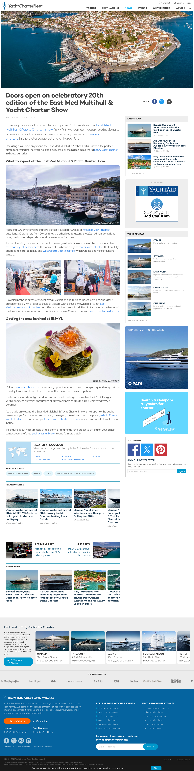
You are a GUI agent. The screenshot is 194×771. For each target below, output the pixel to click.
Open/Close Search (190, 8)
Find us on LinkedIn (28, 741)
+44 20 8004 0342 (15, 731)
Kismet (183, 653)
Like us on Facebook (6, 741)
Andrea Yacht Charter (154, 720)
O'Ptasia (42, 653)
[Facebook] (134, 450)
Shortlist (166, 3)
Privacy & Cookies (183, 760)
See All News (135, 173)
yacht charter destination (104, 311)
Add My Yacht (23, 746)
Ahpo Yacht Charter (153, 728)
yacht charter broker (44, 433)
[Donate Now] (157, 204)
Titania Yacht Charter (153, 724)
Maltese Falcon (153, 653)
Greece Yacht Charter (107, 720)
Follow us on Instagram (21, 741)
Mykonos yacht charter (96, 229)
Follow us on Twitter (14, 741)
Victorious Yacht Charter (155, 716)
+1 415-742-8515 (43, 731)
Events (142, 8)
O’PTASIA (158, 256)
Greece (67, 456)
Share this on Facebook (154, 101)
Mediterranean (43, 459)
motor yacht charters (91, 247)
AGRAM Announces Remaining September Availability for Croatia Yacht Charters (169, 144)
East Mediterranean (74, 459)
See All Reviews (136, 320)
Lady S (112, 653)
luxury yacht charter (105, 149)
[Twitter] (147, 450)
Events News (22, 14)
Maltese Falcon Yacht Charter (157, 708)
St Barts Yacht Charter (108, 716)
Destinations (110, 8)
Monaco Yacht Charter (108, 712)
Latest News (134, 118)
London (8, 728)
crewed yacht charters (28, 387)
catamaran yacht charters (21, 247)
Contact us (42, 721)
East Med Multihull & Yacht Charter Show (75, 473)
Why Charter (161, 8)
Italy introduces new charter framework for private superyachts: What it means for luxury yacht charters (169, 160)
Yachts (91, 8)
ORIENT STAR (160, 287)
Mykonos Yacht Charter (108, 724)
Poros (38, 456)
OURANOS (159, 303)
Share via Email (169, 101)
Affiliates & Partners (43, 746)
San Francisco (41, 728)
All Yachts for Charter (17, 661)
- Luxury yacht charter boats (30, 5)
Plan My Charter (17, 720)
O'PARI (157, 240)
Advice (180, 8)
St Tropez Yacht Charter (108, 708)
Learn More (117, 768)
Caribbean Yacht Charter (109, 728)
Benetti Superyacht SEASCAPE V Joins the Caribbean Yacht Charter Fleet (167, 129)
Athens (96, 456)
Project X (78, 653)
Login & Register (184, 3)
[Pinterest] (161, 450)
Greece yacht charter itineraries (62, 419)
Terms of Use (167, 760)
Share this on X (161, 101)
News (128, 8)
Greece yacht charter (18, 473)
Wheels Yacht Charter (154, 712)
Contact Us (9, 746)
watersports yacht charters (59, 250)
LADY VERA (159, 272)
